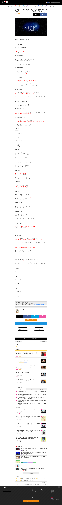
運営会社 (52, 489)
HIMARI (31, 480)
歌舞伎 (18, 478)
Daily (20, 389)
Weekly (31, 389)
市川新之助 (28, 478)
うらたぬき (43, 478)
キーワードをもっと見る (42, 482)
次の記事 (43, 341)
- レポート (42, 492)
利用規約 (52, 493)
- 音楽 (32, 489)
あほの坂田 (26, 480)
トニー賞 (33, 37)
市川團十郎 (22, 478)
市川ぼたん (38, 478)
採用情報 (52, 492)
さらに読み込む (31, 473)
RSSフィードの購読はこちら (31, 319)
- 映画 (32, 497)
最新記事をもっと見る (42, 443)
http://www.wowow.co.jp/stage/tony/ (39, 304)
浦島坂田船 (33, 478)
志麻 (21, 480)
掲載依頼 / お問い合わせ (54, 491)
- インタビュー (43, 491)
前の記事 (18, 341)
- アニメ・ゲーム (34, 493)
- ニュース (42, 490)
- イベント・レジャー (34, 491)
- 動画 (41, 489)
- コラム (42, 493)
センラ (18, 480)
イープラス (16, 484)
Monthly (41, 389)
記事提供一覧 (52, 490)
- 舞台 (32, 490)
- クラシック (33, 492)
